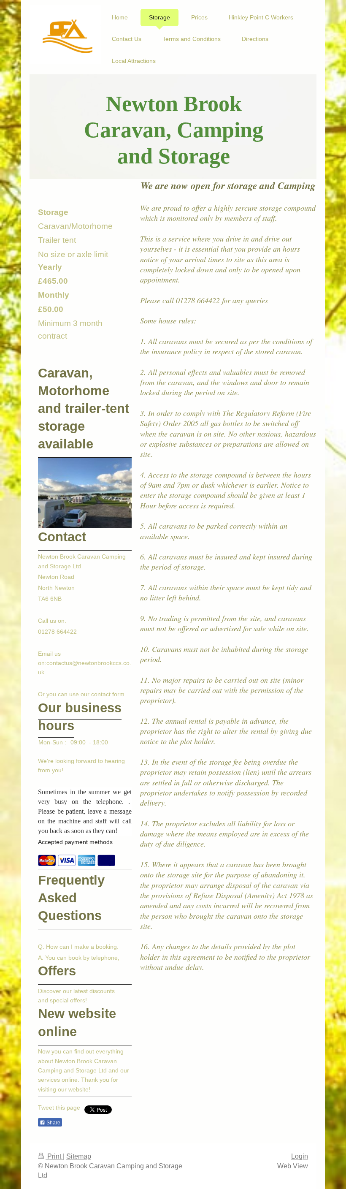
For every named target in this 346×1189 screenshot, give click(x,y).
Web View (292, 1166)
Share (52, 1123)
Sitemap (78, 1156)
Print (54, 1156)
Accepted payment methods (75, 842)
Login (299, 1156)
